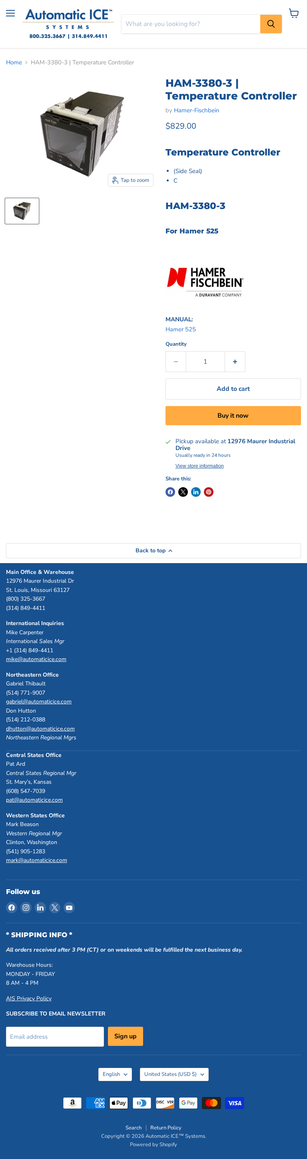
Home (14, 62)
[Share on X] (183, 492)
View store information (199, 466)
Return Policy (165, 1127)
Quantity (176, 344)
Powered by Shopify (153, 1144)
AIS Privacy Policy (29, 998)
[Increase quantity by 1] (235, 361)
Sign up (125, 1036)
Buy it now (233, 415)
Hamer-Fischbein (196, 110)
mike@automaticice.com (36, 659)
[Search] (271, 24)
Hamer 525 (180, 329)
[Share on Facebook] (170, 492)
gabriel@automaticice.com (39, 701)
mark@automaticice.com (36, 860)
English (111, 1074)
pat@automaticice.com (34, 800)
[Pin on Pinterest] (208, 492)
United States (170, 1074)
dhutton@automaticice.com (40, 729)
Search (134, 1127)
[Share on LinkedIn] (196, 492)
